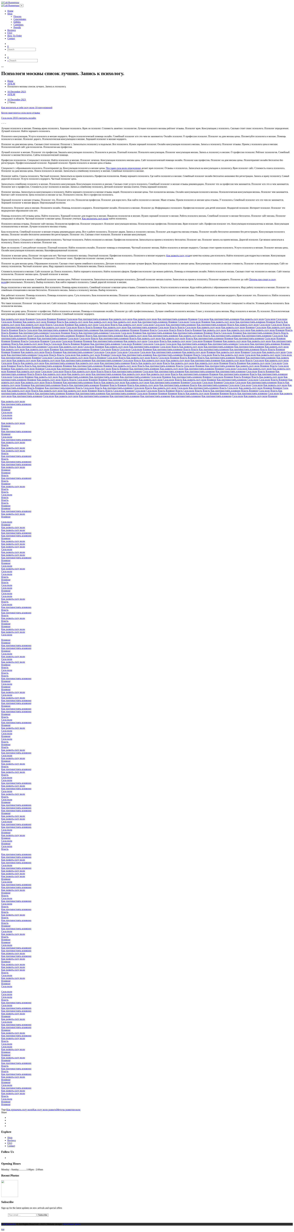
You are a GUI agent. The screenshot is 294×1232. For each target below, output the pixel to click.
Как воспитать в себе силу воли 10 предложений (26, 107)
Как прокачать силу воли (19, 1109)
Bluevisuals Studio (72, 1224)
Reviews (11, 1140)
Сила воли (40, 319)
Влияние (30, 319)
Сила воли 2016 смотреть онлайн (18, 118)
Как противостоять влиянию (93, 319)
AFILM (11, 94)
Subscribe (42, 1215)
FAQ (9, 1143)
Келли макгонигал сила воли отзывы (20, 112)
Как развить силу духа (178, 255)
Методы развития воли (68, 1109)
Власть (60, 322)
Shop (9, 1137)
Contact (11, 1146)
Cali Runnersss (8, 1224)
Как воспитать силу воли (95, 218)
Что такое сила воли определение (123, 168)
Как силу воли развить (44, 1109)
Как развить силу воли (13, 319)
